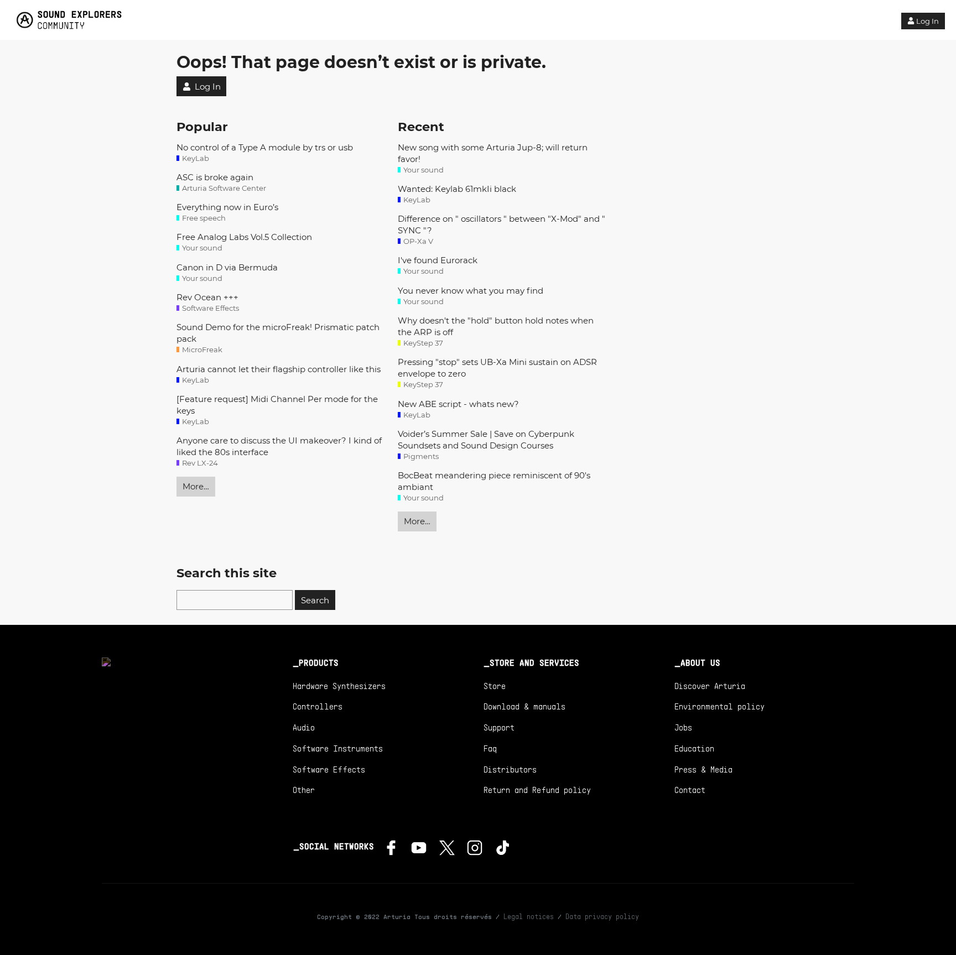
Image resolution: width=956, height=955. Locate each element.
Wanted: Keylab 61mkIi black (457, 189)
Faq (490, 748)
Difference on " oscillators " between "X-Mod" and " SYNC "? (501, 224)
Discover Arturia (709, 686)
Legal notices (528, 916)
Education (694, 748)
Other (304, 790)
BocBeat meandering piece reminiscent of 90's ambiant (494, 481)
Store (495, 686)
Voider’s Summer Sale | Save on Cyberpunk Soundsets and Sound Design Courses (486, 440)
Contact (689, 790)
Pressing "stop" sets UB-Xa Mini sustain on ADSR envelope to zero (497, 368)
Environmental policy (719, 706)
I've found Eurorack (437, 260)
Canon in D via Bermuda (227, 267)
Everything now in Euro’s (227, 207)
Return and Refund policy (537, 790)
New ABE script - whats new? (458, 404)
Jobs (683, 727)
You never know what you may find (470, 290)
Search (315, 600)
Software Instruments (338, 748)
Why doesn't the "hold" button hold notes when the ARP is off (496, 326)
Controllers (317, 706)
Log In (927, 21)
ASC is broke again (214, 177)
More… (196, 486)
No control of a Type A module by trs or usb (264, 147)
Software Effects (329, 769)
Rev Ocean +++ (207, 297)
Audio (304, 727)
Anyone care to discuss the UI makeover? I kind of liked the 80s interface (279, 446)
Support (499, 727)
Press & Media (703, 769)
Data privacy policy (602, 916)
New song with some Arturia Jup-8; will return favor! (493, 153)
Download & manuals (524, 706)
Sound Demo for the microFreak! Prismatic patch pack (278, 333)
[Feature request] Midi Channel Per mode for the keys (277, 405)
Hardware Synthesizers (339, 686)
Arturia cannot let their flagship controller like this (278, 369)
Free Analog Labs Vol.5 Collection (244, 237)
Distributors (510, 769)
